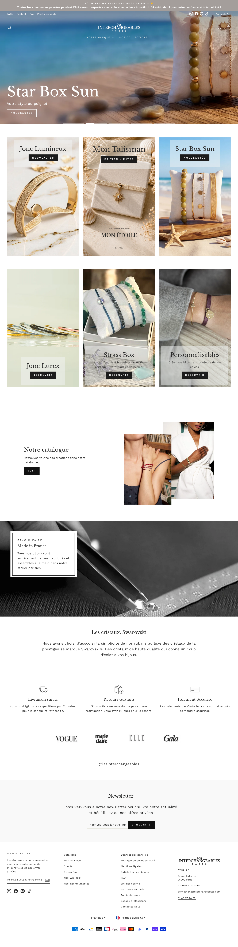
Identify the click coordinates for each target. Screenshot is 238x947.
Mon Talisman (72, 860)
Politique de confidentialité (138, 860)
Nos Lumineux (72, 877)
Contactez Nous (130, 906)
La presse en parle (132, 889)
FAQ (123, 877)
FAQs (10, 14)
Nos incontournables (76, 883)
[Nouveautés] (43, 196)
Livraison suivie (130, 883)
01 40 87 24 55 (187, 898)
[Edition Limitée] (119, 196)
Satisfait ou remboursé (135, 872)
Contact (21, 14)
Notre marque (99, 37)
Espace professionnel (134, 900)
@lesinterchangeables (119, 764)
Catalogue (70, 854)
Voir (32, 470)
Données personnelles (134, 854)
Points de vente (47, 14)
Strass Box (70, 872)
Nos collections (134, 37)
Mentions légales (131, 866)
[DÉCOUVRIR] (43, 328)
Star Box (69, 866)
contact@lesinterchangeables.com (199, 891)
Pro (32, 14)
